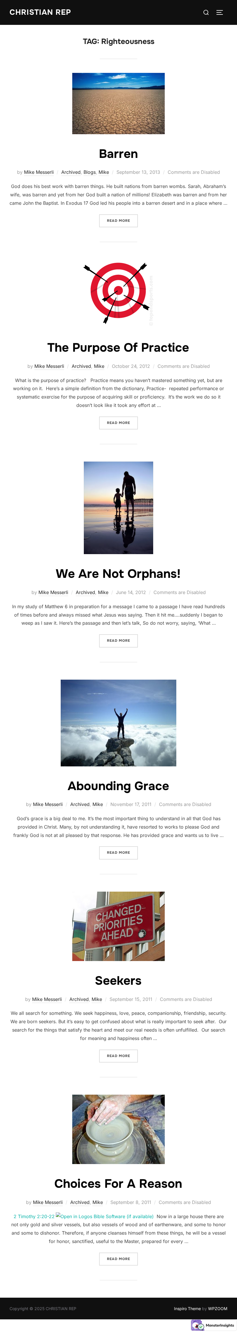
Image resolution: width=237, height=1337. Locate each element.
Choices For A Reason (118, 1184)
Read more (122, 220)
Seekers (118, 981)
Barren (118, 154)
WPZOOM (217, 1308)
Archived (71, 172)
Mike (104, 172)
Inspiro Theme (187, 1308)
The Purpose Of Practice (118, 347)
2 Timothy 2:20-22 (34, 1216)
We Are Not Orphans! (118, 574)
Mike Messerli (39, 172)
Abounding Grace (118, 786)
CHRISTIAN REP (40, 12)
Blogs (90, 172)
